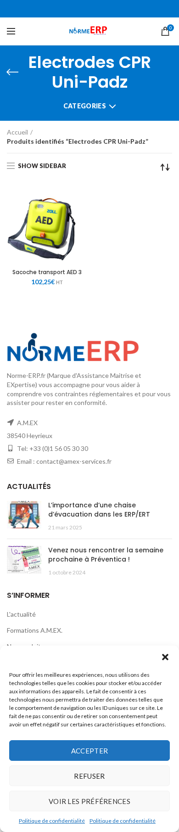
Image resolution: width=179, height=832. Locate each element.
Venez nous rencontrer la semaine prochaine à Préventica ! (105, 554)
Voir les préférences (89, 801)
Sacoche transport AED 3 (47, 272)
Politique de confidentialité (52, 820)
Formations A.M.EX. (34, 630)
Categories (84, 106)
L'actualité (21, 614)
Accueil (17, 132)
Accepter (89, 751)
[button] (165, 657)
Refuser (89, 776)
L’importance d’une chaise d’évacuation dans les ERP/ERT (99, 509)
